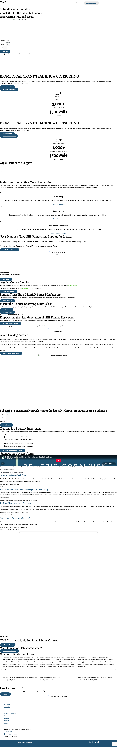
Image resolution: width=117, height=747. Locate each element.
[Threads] (98, 742)
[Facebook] (92, 742)
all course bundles (72, 285)
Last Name (3, 418)
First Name (3, 414)
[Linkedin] (90, 742)
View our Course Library (58, 219)
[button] (51, 3)
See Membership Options (58, 204)
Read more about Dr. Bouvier (58, 233)
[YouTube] (95, 742)
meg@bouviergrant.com (27, 288)
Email (1, 421)
